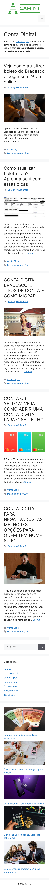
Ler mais (30, 253)
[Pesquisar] (41, 647)
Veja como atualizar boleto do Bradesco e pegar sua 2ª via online (24, 73)
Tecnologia (9, 695)
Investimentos (11, 690)
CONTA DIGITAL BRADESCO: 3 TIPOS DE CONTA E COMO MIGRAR (24, 287)
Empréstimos (10, 686)
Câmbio (8, 669)
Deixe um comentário (18, 153)
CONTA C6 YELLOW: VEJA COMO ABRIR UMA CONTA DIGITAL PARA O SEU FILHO (24, 409)
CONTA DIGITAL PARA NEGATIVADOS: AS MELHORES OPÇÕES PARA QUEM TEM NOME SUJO (23, 524)
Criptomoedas (11, 682)
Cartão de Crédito (13, 673)
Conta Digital (22, 41)
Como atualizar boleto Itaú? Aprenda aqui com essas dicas (22, 176)
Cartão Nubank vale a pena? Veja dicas (24, 803)
